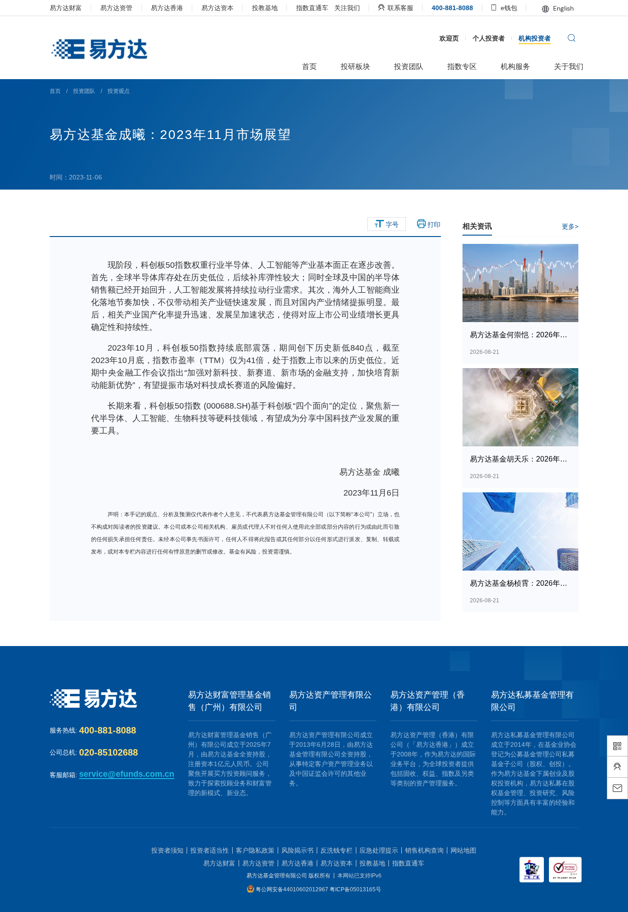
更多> (570, 226)
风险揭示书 (297, 850)
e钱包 (508, 8)
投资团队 (84, 91)
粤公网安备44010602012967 (293, 889)
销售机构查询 (424, 850)
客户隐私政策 (255, 850)
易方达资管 (116, 8)
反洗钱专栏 (336, 850)
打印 (433, 224)
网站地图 (463, 850)
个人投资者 (489, 38)
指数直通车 (312, 8)
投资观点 (119, 91)
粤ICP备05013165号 (355, 889)
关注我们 (347, 8)
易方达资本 (217, 8)
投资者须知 (167, 850)
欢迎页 (449, 38)
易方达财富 (66, 8)
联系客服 (399, 8)
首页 (55, 91)
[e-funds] (98, 49)
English (562, 8)
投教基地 (265, 8)
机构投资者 (535, 38)
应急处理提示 (379, 850)
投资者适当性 (209, 850)
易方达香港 (167, 8)
